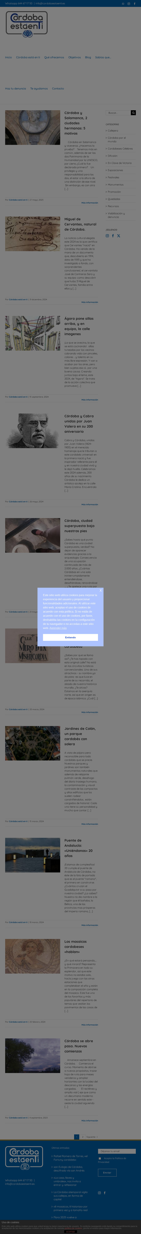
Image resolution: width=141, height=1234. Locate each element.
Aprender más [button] (58, 628)
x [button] (101, 590)
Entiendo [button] (70, 637)
